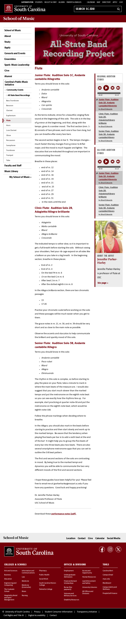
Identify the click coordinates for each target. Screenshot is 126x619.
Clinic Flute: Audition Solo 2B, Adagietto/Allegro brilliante (108, 120)
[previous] (99, 88)
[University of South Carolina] (28, 551)
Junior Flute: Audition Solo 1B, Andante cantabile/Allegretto (108, 104)
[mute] (118, 87)
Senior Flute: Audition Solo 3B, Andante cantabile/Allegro (109, 136)
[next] (112, 88)
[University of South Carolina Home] (24, 8)
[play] (106, 88)
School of (18, 18)
